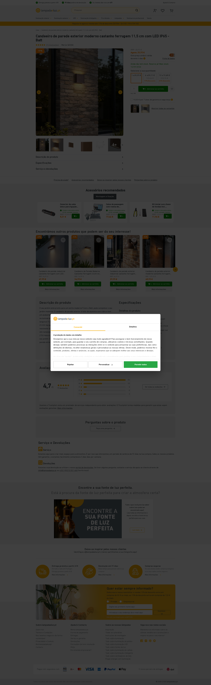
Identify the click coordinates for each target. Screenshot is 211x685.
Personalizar (104, 364)
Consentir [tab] (78, 327)
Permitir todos (141, 364)
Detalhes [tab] (133, 327)
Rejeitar (70, 364)
